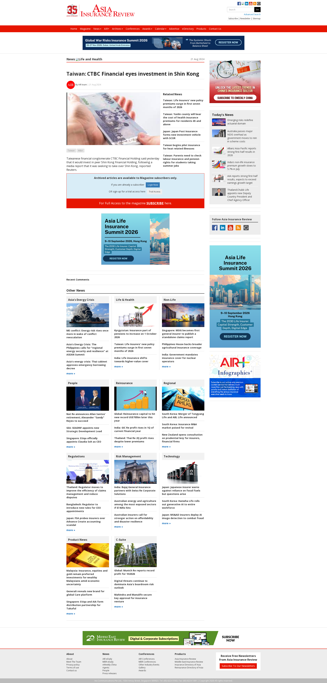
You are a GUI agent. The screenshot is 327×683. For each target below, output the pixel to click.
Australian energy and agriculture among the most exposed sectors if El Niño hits (135, 504)
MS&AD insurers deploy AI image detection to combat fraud (183, 516)
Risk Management (128, 456)
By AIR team (81, 84)
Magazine (85, 28)
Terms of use (72, 667)
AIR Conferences (146, 658)
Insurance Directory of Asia (188, 664)
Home (73, 28)
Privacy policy (73, 664)
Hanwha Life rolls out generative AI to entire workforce (181, 504)
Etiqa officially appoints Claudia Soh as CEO (83, 440)
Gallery (142, 667)
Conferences (133, 28)
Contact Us (215, 28)
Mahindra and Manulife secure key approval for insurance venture (133, 598)
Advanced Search (252, 14)
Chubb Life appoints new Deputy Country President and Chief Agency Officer (239, 195)
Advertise (174, 28)
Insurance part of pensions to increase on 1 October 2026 (135, 334)
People (72, 383)
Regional (170, 383)
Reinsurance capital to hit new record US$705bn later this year (134, 417)
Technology (172, 456)
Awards (146, 28)
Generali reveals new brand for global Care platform (85, 593)
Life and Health (90, 59)
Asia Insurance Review (185, 658)
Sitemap (257, 18)
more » (70, 373)
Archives (116, 28)
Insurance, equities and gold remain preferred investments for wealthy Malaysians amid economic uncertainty (86, 577)
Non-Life (170, 300)
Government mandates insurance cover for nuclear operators (180, 358)
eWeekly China (109, 664)
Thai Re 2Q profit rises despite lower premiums (134, 439)
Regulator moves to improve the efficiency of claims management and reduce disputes (86, 492)
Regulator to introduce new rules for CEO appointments (83, 508)
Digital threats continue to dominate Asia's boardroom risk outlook (134, 584)
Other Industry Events (149, 664)
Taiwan (71, 150)
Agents (106, 667)
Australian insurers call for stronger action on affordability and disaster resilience (133, 518)
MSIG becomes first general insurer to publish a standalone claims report (181, 334)
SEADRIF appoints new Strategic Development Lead (84, 429)
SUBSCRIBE (155, 203)
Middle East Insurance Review (189, 661)
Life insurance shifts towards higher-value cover (131, 359)
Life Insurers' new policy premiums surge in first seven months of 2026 (183, 104)
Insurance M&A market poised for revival (179, 426)
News (96, 28)
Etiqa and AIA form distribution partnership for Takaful (84, 605)
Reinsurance (124, 383)
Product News (77, 540)
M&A (80, 150)
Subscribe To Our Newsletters (238, 665)
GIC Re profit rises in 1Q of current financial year (134, 429)
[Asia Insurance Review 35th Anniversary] (100, 10)
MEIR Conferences (147, 661)
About (69, 658)
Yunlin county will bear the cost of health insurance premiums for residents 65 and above (182, 119)
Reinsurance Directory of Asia (189, 667)
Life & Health (125, 300)
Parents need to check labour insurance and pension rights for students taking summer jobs (182, 160)
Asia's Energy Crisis (81, 300)
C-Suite (121, 540)
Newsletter (245, 18)
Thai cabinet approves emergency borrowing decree (86, 365)
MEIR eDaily (108, 661)
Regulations (76, 456)
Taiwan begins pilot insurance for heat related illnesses (181, 146)
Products (201, 28)
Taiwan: (76, 73)
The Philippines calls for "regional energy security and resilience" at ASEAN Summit (87, 349)
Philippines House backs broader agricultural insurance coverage (182, 346)
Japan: (167, 131)
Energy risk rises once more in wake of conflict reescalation (87, 334)
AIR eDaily (107, 658)
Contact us (71, 670)
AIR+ (106, 28)
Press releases (109, 673)
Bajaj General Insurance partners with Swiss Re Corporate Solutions (134, 490)
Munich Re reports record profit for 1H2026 (134, 572)
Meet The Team (73, 661)
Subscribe (233, 18)
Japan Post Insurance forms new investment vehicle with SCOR (182, 135)
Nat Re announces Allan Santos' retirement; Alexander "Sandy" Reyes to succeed (86, 417)
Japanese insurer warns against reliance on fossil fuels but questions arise (181, 490)
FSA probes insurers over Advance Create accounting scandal (85, 522)
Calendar (160, 28)
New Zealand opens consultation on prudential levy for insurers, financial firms (182, 438)
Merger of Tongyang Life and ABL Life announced (183, 415)
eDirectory (188, 28)
